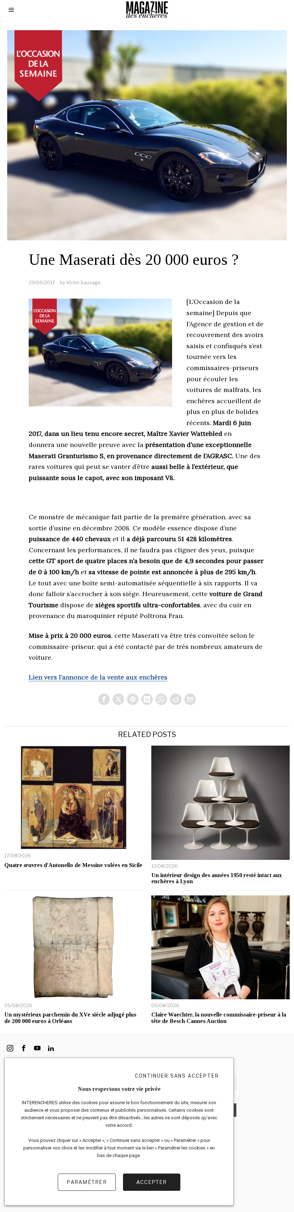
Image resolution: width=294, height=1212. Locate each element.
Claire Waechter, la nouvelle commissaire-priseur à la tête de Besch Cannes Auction (218, 1017)
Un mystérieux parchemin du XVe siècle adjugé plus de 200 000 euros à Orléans (70, 1017)
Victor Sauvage (83, 282)
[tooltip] (104, 699)
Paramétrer (87, 1182)
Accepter (151, 1182)
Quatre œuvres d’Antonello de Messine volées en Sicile (73, 865)
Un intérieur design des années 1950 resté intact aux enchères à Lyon (216, 878)
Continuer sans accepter (177, 1076)
